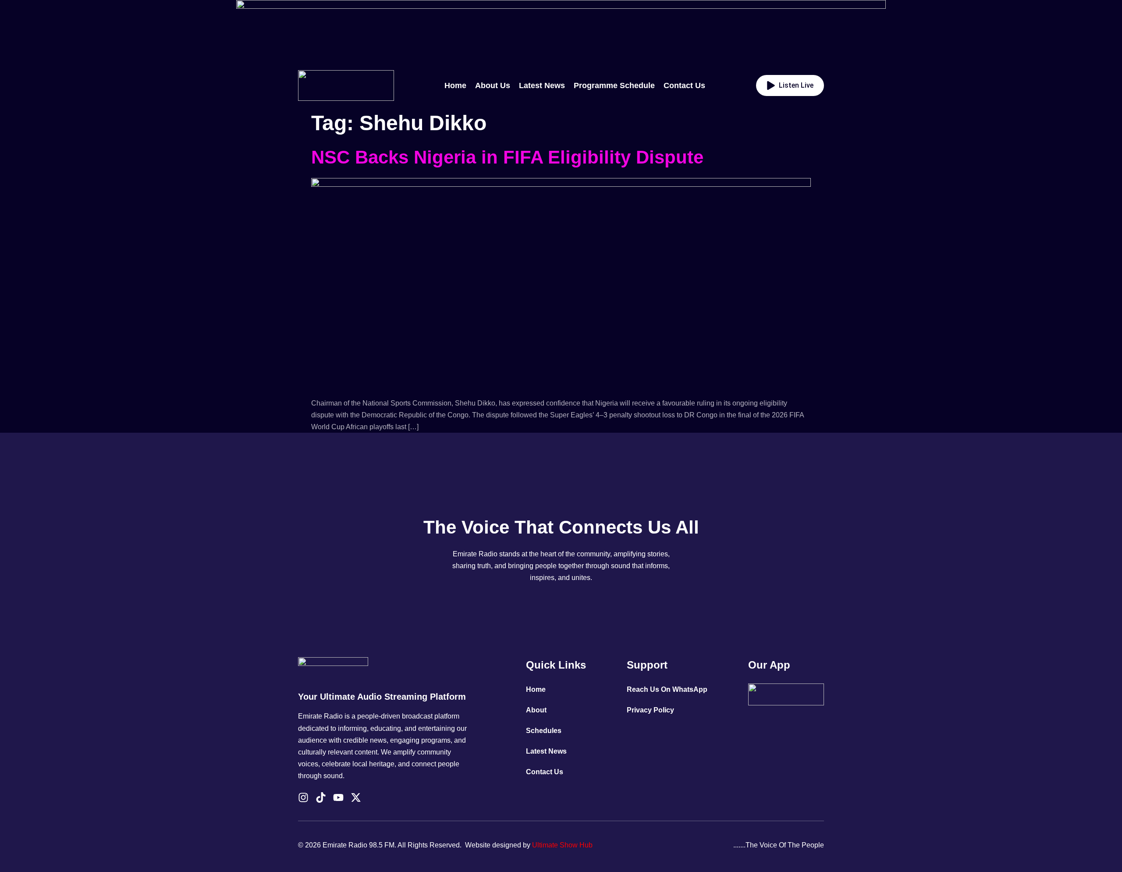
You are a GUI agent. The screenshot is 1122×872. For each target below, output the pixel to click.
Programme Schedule (614, 85)
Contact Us (684, 85)
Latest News (542, 85)
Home (455, 85)
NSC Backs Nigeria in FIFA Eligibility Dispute (507, 157)
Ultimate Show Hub (562, 845)
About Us (492, 85)
